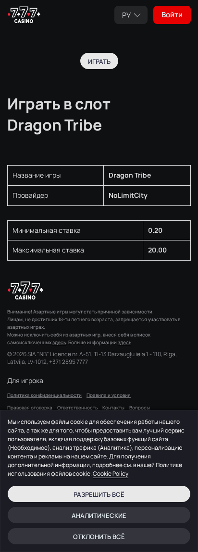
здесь (59, 342)
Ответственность (77, 407)
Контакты (113, 407)
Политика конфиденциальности (44, 395)
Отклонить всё (99, 536)
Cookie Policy (110, 473)
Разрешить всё (99, 494)
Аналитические (99, 515)
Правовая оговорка (29, 407)
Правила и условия (109, 395)
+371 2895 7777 (68, 362)
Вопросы (139, 407)
